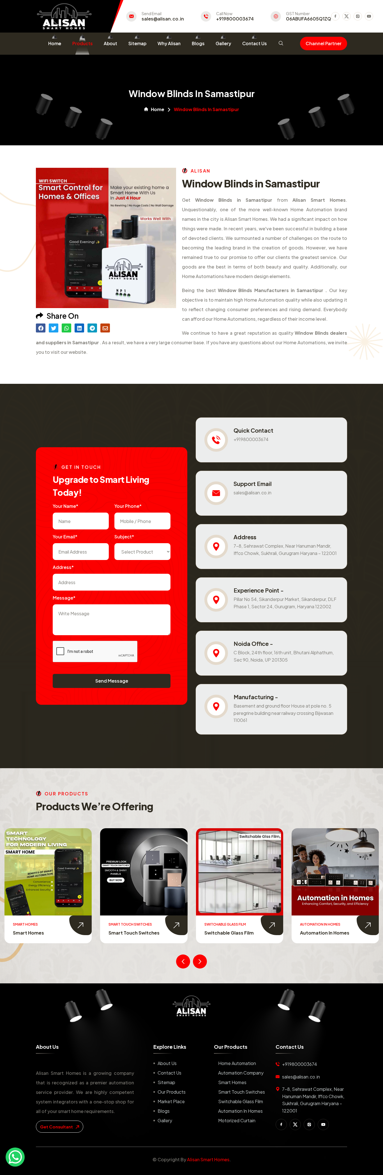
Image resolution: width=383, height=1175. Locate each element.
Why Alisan (169, 43)
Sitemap (137, 43)
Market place (171, 1101)
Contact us (169, 1073)
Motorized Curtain (321, 933)
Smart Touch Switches (38, 933)
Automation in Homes (228, 933)
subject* (124, 537)
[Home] (191, 1006)
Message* (64, 598)
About (110, 43)
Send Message (111, 681)
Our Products (172, 1092)
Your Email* (65, 537)
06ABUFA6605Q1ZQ (308, 19)
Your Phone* (128, 506)
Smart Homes (232, 1082)
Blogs (198, 43)
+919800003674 (235, 19)
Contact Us (254, 43)
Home (54, 43)
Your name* (65, 506)
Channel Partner (324, 43)
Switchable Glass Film (133, 933)
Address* (63, 567)
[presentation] (183, 961)
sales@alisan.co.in (163, 19)
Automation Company (241, 1073)
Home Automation (237, 1063)
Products (82, 43)
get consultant (57, 1126)
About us (167, 1063)
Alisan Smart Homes (208, 1159)
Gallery (223, 43)
